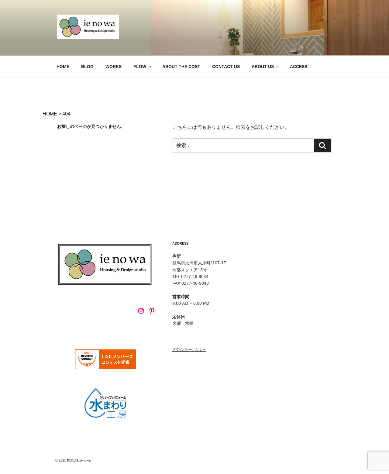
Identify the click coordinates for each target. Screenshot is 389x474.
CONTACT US (226, 66)
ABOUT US (263, 66)
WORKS (113, 66)
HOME (63, 66)
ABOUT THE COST (181, 66)
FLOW (139, 66)
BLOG (87, 66)
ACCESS (298, 66)
